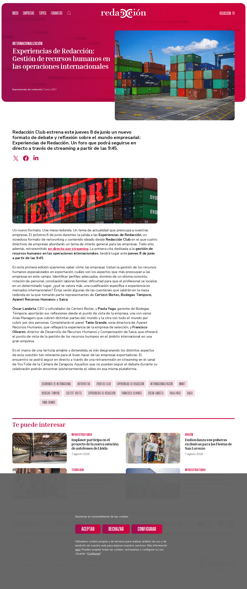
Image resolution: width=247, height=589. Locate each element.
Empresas (28, 13)
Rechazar (116, 529)
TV (227, 13)
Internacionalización (27, 43)
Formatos (56, 13)
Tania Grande (48, 402)
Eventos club (103, 384)
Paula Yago (175, 393)
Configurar (147, 529)
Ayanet (182, 384)
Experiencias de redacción (27, 89)
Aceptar (88, 529)
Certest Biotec (74, 393)
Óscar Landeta (155, 393)
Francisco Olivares (132, 393)
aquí (77, 549)
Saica (190, 393)
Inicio (15, 13)
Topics (42, 13)
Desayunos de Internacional (56, 384)
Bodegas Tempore (51, 393)
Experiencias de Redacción (101, 393)
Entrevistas (83, 384)
